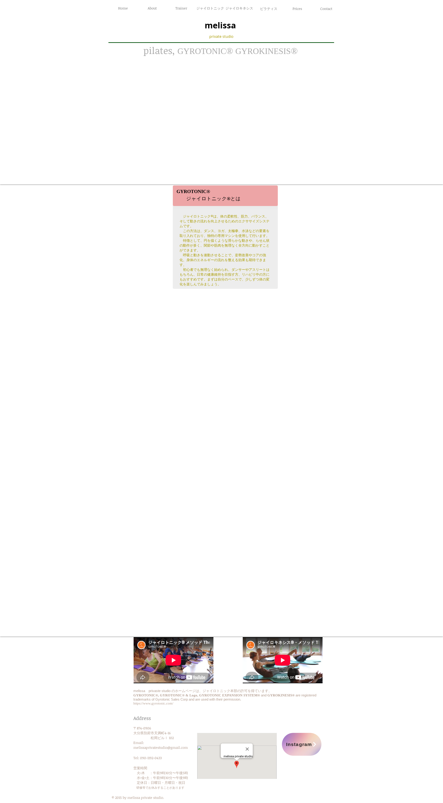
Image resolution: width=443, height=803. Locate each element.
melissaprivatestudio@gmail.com (160, 747)
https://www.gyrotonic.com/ (153, 703)
